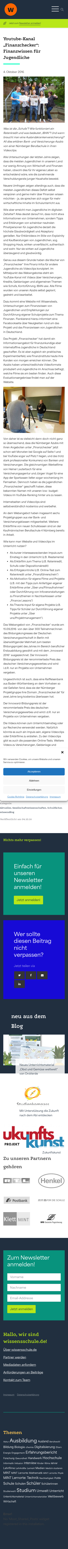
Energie (7, 1453)
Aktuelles (5, 807)
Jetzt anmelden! (28, 900)
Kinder (40, 1463)
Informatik (8, 1463)
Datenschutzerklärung (37, 797)
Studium (26, 1490)
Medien (40, 1468)
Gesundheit (21, 1458)
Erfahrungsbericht (41, 1452)
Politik (57, 1478)
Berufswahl (54, 1442)
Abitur (6, 1442)
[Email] (42, 975)
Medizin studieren (54, 1468)
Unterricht (56, 1491)
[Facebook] (31, 975)
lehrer (54, 1463)
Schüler (34, 1483)
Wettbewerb (56, 1496)
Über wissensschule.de (20, 1349)
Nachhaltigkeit (46, 1478)
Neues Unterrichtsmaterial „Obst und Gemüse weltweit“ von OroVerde (38, 1069)
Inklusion (19, 1463)
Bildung (8, 1447)
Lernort (31, 1468)
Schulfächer (54, 807)
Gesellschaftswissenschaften (29, 807)
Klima (47, 1463)
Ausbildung (23, 1440)
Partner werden (14, 1357)
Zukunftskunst (51, 1152)
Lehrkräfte (21, 1468)
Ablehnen (34, 780)
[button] (63, 753)
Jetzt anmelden (21, 1309)
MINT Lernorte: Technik (21, 1478)
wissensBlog (7, 812)
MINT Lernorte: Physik (53, 1473)
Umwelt (43, 1491)
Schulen (20, 1483)
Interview (30, 1463)
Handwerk (35, 1458)
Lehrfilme (9, 1468)
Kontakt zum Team (16, 1380)
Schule (8, 1483)
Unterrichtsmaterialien (36, 1496)
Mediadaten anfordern (19, 1365)
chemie (30, 1447)
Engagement (18, 1453)
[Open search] (62, 9)
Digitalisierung (44, 1447)
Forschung (9, 1458)
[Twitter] (19, 975)
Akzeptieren (34, 771)
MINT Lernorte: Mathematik (26, 1473)
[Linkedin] (19, 984)
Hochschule (52, 1458)
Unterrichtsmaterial (13, 1496)
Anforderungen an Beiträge (23, 1372)
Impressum (55, 797)
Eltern (59, 1447)
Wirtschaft (9, 1501)
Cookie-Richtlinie (15, 797)
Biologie (19, 1446)
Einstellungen (34, 789)
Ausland (43, 1441)
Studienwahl (9, 1491)
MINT (6, 1472)
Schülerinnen (49, 1483)
